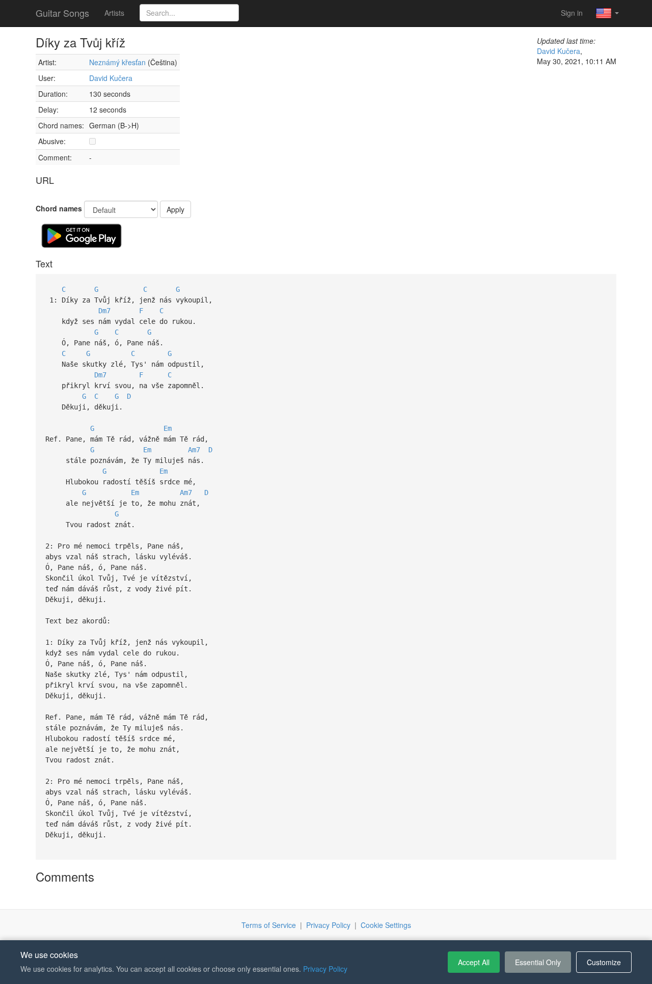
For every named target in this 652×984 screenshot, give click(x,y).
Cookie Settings (386, 925)
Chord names (59, 208)
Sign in (572, 13)
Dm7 (104, 311)
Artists (114, 13)
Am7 (194, 450)
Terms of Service (268, 925)
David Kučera (110, 78)
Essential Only (538, 962)
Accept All (474, 962)
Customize (604, 962)
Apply (175, 209)
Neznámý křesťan (117, 62)
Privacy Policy (328, 925)
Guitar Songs (62, 12)
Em (168, 428)
